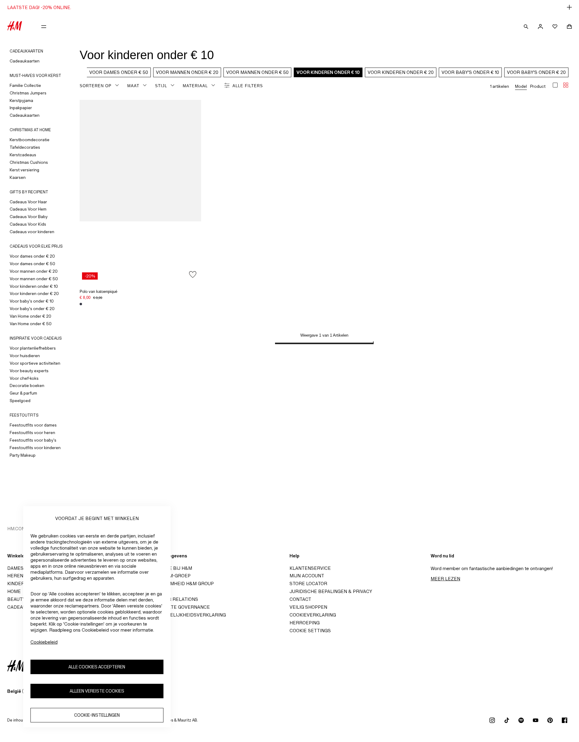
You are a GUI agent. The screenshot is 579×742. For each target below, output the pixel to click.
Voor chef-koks (24, 378)
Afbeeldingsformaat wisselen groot (555, 85)
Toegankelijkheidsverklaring (187, 614)
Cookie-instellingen (97, 715)
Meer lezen (445, 578)
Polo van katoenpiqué (98, 291)
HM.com (16, 528)
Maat (133, 86)
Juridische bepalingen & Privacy (331, 591)
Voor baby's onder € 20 (32, 308)
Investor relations (173, 599)
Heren (15, 575)
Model (521, 86)
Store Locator (308, 583)
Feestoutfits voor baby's (33, 440)
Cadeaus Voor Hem (28, 209)
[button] (289, 7)
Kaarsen (18, 177)
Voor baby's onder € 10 (32, 301)
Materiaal (195, 86)
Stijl (161, 86)
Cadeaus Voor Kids (28, 224)
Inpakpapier (21, 107)
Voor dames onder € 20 (32, 256)
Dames (15, 568)
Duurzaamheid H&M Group (181, 583)
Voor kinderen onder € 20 (34, 293)
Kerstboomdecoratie (29, 139)
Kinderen (19, 583)
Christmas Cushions (29, 162)
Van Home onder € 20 (30, 316)
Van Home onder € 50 (31, 323)
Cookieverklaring (313, 614)
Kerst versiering (24, 169)
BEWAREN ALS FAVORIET (192, 274)
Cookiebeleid (44, 642)
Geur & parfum (23, 393)
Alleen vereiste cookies (97, 690)
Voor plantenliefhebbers (33, 348)
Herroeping (305, 622)
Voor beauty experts (29, 370)
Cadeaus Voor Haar (28, 201)
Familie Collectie (25, 85)
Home (14, 591)
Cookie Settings (310, 630)
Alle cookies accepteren (96, 666)
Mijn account (307, 575)
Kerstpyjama (21, 100)
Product (538, 86)
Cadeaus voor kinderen (32, 231)
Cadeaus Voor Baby (29, 216)
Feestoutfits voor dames (33, 425)
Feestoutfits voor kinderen (35, 447)
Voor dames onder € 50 (32, 263)
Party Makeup (23, 455)
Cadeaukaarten (25, 61)
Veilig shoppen (308, 607)
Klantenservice (310, 568)
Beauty (16, 599)
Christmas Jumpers (28, 92)
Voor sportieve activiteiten (35, 363)
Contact (300, 599)
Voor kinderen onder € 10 (34, 286)
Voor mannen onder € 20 (34, 271)
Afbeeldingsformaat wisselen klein (565, 85)
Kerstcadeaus (23, 154)
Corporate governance (179, 607)
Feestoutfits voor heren (32, 432)
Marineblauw (81, 304)
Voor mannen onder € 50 (34, 278)
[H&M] (14, 26)
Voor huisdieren (25, 355)
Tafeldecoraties (25, 147)
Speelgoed (20, 400)
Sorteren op (96, 86)
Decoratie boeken (27, 385)
